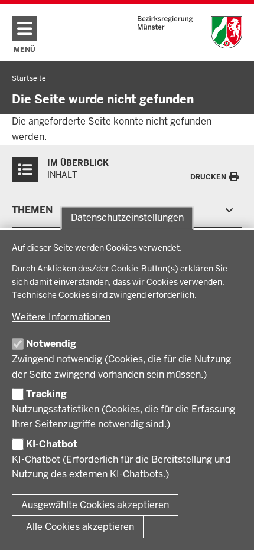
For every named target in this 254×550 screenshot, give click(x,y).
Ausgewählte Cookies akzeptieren (95, 505)
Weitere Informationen (61, 317)
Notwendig (51, 344)
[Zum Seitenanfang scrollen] (230, 528)
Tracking (46, 394)
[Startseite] (190, 32)
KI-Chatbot (51, 444)
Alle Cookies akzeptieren (80, 526)
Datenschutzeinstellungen (127, 218)
